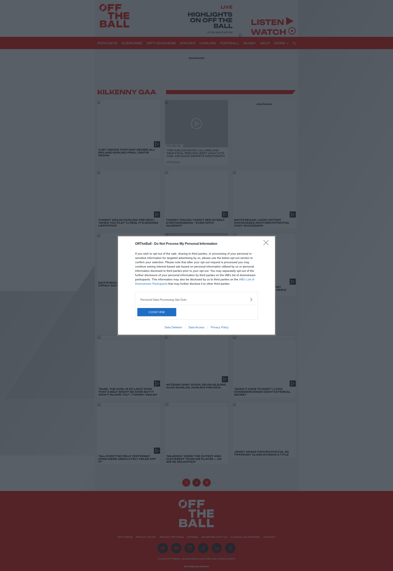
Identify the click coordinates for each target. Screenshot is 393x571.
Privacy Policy (220, 327)
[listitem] (196, 299)
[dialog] (196, 285)
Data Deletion (173, 327)
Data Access (196, 327)
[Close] (267, 244)
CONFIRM (157, 312)
